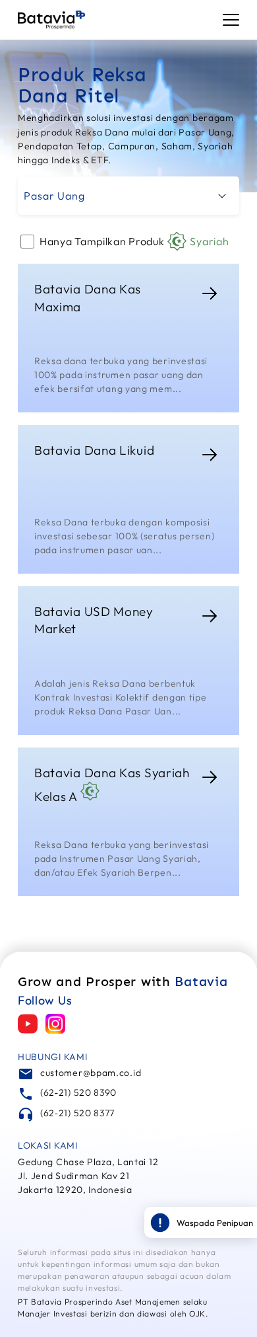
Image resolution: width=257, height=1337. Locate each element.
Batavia (201, 981)
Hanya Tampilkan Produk (134, 241)
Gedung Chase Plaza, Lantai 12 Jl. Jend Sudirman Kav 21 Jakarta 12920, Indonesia (88, 1176)
